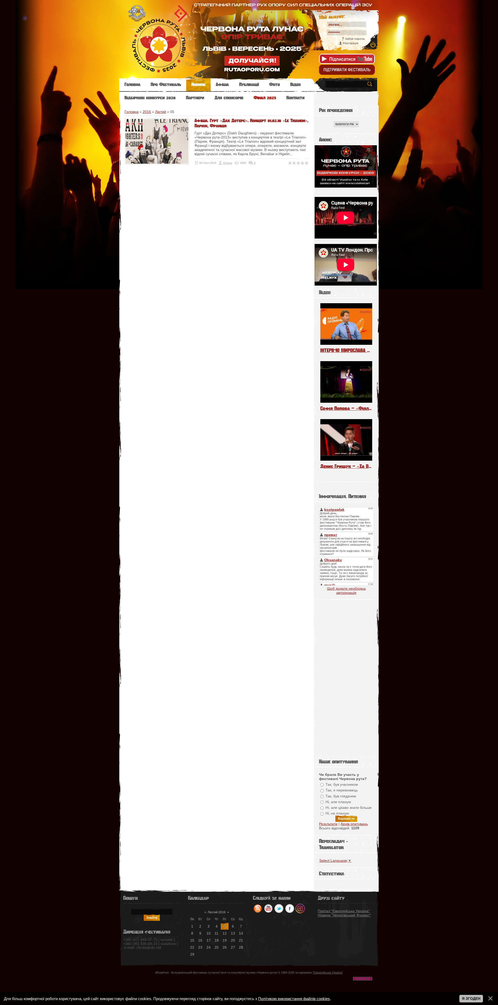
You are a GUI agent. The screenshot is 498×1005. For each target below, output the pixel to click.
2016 (147, 112)
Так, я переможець (342, 790)
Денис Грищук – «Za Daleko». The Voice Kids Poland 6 (346, 466)
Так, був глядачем (341, 796)
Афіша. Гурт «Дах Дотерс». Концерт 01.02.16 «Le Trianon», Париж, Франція (251, 123)
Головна (132, 112)
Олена (227, 162)
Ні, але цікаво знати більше (349, 807)
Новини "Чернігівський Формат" (344, 915)
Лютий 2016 (217, 912)
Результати (328, 824)
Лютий (160, 112)
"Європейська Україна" (328, 972)
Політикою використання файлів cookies (294, 998)
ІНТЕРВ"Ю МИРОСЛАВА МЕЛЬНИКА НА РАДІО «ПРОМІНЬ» (346, 350)
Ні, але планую (338, 802)
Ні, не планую (337, 813)
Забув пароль (355, 38)
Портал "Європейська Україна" (344, 911)
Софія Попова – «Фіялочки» (346, 408)
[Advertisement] (346, 678)
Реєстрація (350, 43)
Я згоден (471, 998)
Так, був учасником (342, 784)
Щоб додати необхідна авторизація (346, 590)
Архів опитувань (354, 824)
